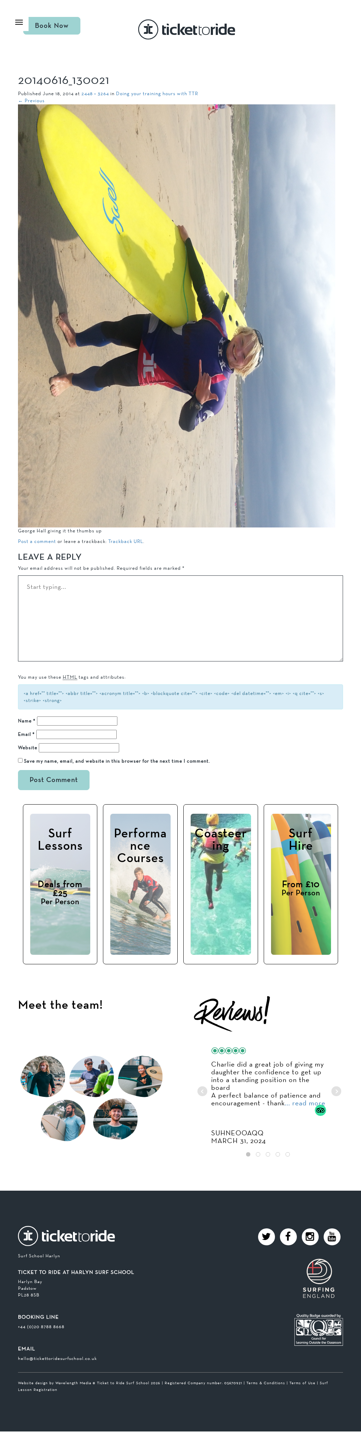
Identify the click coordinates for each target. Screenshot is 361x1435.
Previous (31, 100)
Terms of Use (302, 1382)
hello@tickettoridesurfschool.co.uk (57, 1358)
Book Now (52, 25)
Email (26, 734)
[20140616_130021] (176, 315)
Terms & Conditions (265, 1382)
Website (27, 747)
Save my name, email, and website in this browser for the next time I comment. (117, 761)
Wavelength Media (73, 1382)
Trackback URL (125, 541)
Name (27, 721)
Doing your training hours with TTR (157, 93)
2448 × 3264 (95, 93)
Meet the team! (60, 1005)
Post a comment (37, 541)
